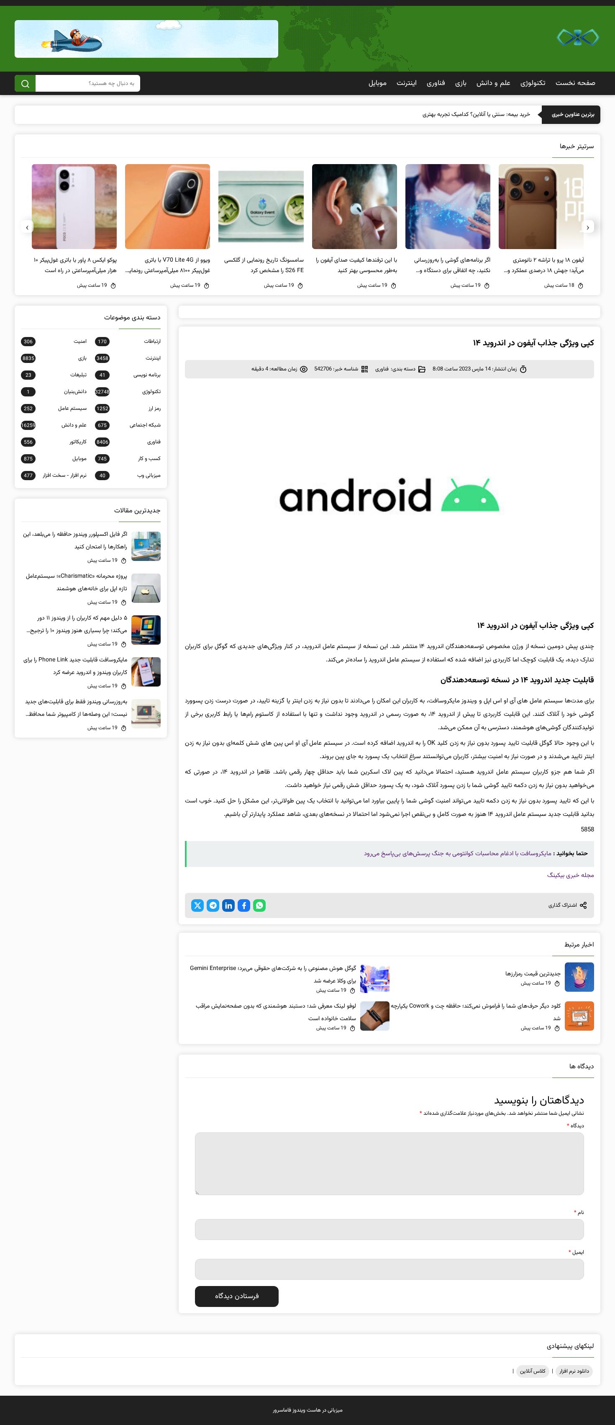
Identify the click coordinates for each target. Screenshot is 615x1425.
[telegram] (213, 905)
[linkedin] (228, 905)
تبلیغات (56, 375)
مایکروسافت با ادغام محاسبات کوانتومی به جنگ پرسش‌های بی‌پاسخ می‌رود (457, 854)
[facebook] (244, 905)
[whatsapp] (259, 905)
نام (579, 1213)
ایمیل (576, 1252)
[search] (25, 83)
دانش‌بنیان (57, 392)
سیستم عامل (55, 408)
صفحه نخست (575, 83)
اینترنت (407, 83)
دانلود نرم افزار (574, 1371)
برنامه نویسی (130, 375)
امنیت (55, 341)
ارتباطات (129, 341)
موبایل (378, 83)
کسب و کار (129, 459)
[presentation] (588, 226)
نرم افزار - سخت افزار (55, 475)
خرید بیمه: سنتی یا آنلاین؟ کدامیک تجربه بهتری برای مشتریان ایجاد (454, 114)
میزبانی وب (130, 475)
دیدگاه (575, 1126)
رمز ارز (129, 408)
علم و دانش (493, 83)
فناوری (436, 83)
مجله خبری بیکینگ (570, 875)
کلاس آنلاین (533, 1371)
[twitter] (197, 905)
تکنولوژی (533, 83)
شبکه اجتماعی (129, 425)
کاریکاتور (55, 442)
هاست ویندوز (306, 1410)
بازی (460, 83)
